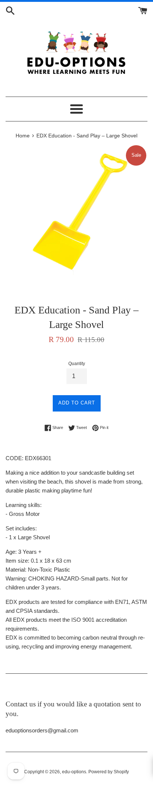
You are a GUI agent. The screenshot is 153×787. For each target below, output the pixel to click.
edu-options (74, 771)
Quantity (76, 363)
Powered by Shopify (108, 771)
